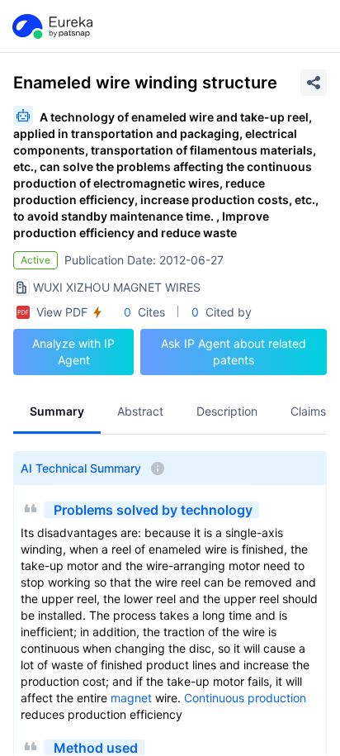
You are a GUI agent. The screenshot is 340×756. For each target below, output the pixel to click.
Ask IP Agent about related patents (233, 351)
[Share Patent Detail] (313, 82)
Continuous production (245, 698)
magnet (131, 698)
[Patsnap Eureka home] (51, 26)
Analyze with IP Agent (73, 351)
